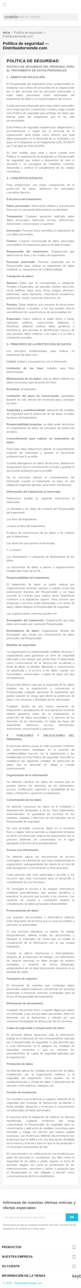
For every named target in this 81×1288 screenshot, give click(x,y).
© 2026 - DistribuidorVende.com (22, 1283)
